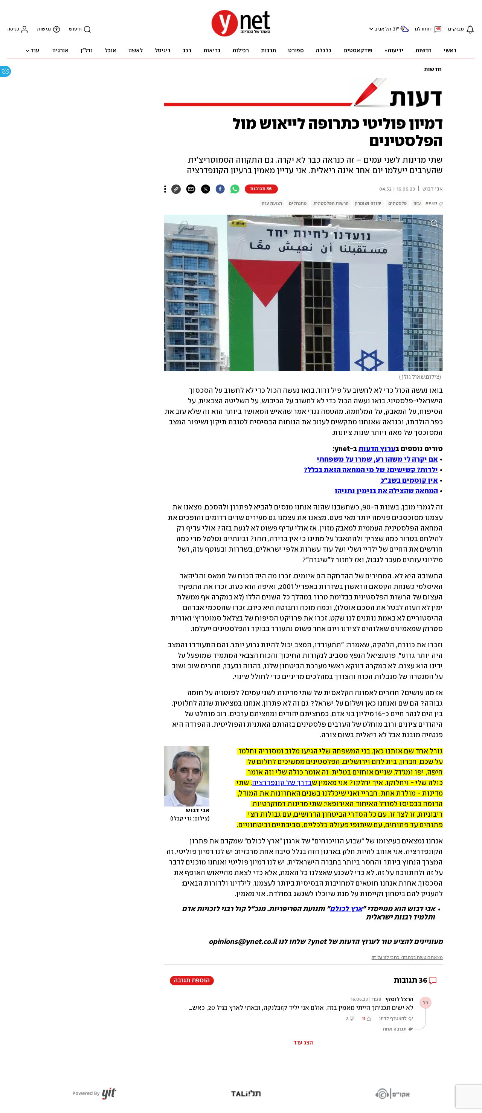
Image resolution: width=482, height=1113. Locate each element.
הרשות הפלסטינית (330, 203)
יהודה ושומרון (368, 203)
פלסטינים (397, 203)
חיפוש (75, 29)
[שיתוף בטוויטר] (205, 189)
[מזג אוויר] (404, 32)
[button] (370, 28)
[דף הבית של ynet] (241, 36)
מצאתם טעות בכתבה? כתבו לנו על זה (407, 958)
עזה (417, 203)
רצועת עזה (272, 203)
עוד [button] (35, 50)
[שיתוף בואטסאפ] (234, 189)
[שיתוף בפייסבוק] (220, 189)
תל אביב (383, 29)
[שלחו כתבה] (190, 189)
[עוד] (165, 189)
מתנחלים (298, 203)
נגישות (44, 29)
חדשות (433, 69)
